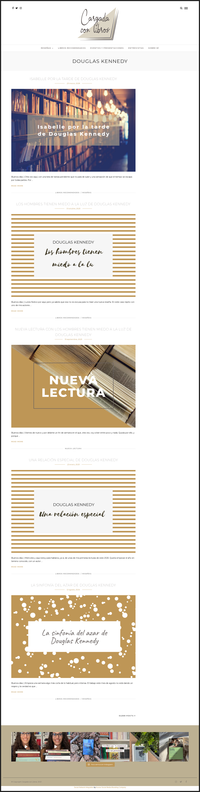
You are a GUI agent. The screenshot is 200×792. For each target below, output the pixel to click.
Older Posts (126, 716)
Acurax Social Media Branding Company (111, 787)
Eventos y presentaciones (107, 48)
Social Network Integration (83, 787)
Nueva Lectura (73, 448)
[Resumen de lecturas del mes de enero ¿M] (55, 747)
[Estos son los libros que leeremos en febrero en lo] (26, 747)
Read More (17, 186)
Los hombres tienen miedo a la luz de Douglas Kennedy (73, 204)
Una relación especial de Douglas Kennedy (73, 460)
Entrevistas (136, 48)
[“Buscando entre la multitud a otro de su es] (85, 747)
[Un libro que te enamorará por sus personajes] (115, 747)
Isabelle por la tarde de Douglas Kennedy (73, 79)
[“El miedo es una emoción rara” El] (174, 747)
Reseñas (46, 48)
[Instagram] (21, 8)
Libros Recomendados (72, 48)
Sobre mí (153, 48)
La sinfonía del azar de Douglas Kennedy (73, 585)
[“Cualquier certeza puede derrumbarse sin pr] (144, 747)
